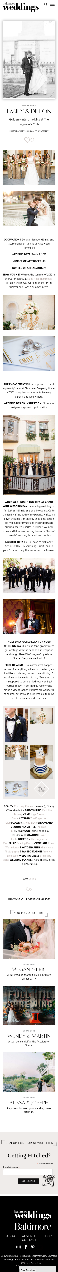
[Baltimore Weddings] (21, 8)
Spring (32, 879)
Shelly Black (30, 822)
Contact (29, 1240)
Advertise (30, 1236)
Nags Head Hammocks (40, 278)
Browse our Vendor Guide (29, 899)
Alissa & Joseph (29, 1103)
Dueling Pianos (25, 843)
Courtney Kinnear (24, 806)
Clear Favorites (28, 1270)
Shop (48, 1236)
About (11, 1236)
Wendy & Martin (29, 1036)
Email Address (11, 1167)
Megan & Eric (29, 969)
